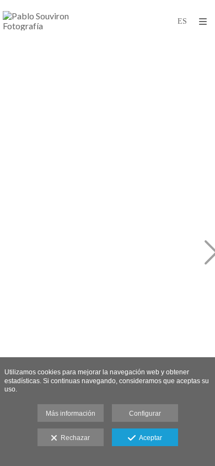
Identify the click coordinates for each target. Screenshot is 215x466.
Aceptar (149, 438)
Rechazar (73, 438)
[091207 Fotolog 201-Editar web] (65, 253)
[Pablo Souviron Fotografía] (55, 20)
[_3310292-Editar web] (65, 112)
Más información (70, 413)
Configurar (145, 413)
